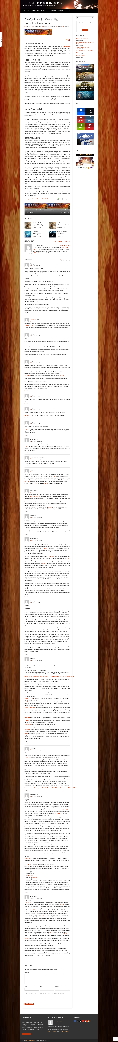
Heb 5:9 (32, 870)
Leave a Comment (65, 260)
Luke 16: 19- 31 (28, 702)
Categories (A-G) (35, 10)
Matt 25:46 (27, 757)
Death (34, 199)
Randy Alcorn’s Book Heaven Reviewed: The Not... (85, 68)
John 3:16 (50, 507)
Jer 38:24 (47, 483)
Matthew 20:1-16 (29, 325)
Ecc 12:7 (66, 934)
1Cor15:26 (32, 707)
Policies (47, 1040)
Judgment (51, 199)
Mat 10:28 (51, 932)
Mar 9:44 (27, 375)
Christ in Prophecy (38, 253)
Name (26, 986)
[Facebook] (75, 1021)
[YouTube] (86, 1021)
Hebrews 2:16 (28, 726)
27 (35, 707)
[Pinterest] (83, 1021)
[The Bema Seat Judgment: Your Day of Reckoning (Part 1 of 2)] (52, 225)
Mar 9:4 (26, 371)
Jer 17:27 (31, 496)
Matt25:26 (27, 720)
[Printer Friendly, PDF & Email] (63, 199)
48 (39, 496)
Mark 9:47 (27, 724)
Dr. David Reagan (37, 26)
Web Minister (33, 319)
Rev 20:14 (27, 415)
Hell (47, 199)
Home (24, 10)
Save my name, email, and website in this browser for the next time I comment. (45, 993)
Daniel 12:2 (27, 717)
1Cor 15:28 (50, 556)
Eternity (39, 199)
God (43, 199)
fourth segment (31, 192)
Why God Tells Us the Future (82, 38)
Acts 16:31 (32, 778)
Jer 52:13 (32, 909)
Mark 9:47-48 (28, 902)
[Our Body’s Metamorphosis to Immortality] (28, 234)
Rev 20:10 (44, 563)
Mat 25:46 (46, 548)
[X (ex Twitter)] (78, 1021)
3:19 (32, 698)
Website (57, 986)
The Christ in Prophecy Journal (43, 3)
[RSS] (88, 1021)
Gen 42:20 (27, 481)
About (28, 10)
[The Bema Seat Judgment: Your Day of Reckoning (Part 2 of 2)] (28, 225)
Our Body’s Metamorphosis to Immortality (85, 97)
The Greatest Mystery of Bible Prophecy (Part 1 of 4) (85, 87)
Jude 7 (26, 733)
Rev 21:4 (54, 476)
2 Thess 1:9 (34, 879)
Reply (27, 315)
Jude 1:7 (27, 938)
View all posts (67, 241)
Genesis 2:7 (27, 698)
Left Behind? (67, 10)
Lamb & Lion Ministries (31, 1040)
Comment (27, 972)
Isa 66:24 (61, 375)
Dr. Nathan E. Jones (58, 1021)
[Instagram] (80, 1021)
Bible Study (53, 10)
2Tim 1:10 (27, 707)
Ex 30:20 (35, 483)
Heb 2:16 (27, 925)
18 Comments (52, 26)
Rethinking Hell (66, 46)
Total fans (81, 107)
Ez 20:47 (36, 496)
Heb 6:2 (52, 925)
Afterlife (45, 26)
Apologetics (28, 199)
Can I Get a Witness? (80, 55)
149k (77, 107)
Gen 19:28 (61, 942)
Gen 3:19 (65, 809)
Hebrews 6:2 (28, 729)
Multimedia (60, 10)
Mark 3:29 (30, 875)
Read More (27, 1034)
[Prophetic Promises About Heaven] (52, 234)
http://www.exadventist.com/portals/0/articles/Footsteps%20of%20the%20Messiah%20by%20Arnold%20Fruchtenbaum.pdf (54, 676)
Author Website (58, 241)
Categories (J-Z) (44, 10)
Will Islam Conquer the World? (82, 47)
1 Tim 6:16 (57, 813)
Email (41, 986)
